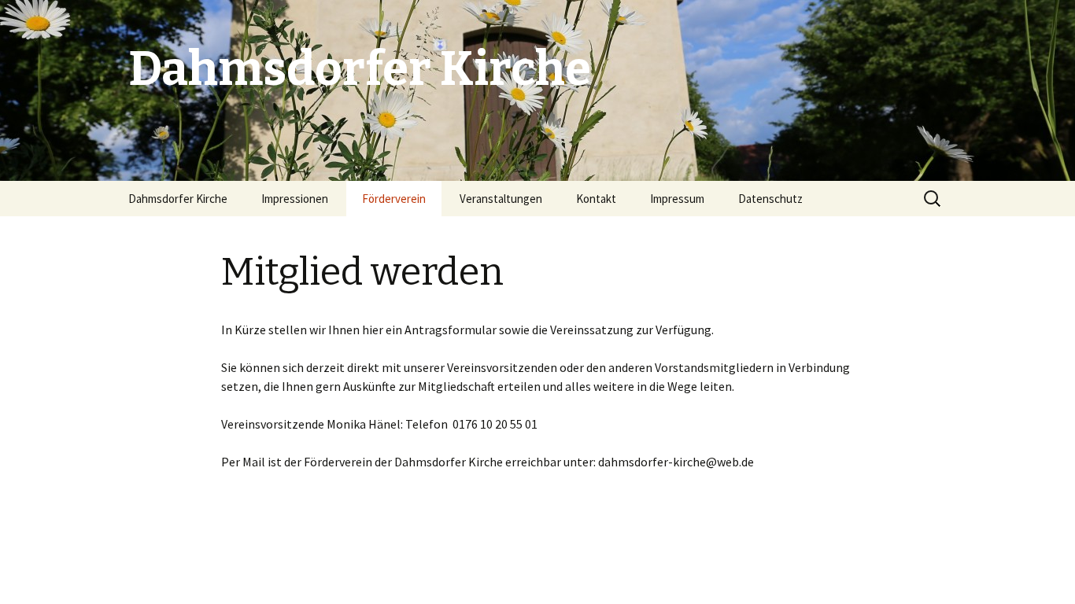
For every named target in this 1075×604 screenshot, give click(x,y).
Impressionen (294, 198)
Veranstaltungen (501, 198)
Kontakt (596, 198)
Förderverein (394, 198)
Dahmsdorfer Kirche (177, 198)
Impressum (677, 198)
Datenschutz (770, 198)
